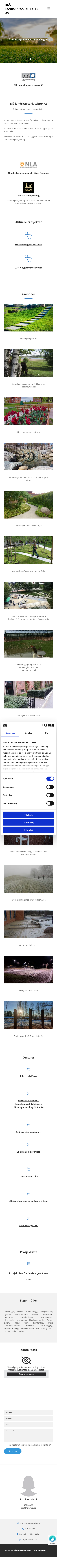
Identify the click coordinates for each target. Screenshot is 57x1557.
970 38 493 (30, 1528)
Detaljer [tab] (28, 733)
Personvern (39, 1550)
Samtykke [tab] (10, 733)
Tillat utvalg (28, 822)
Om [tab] (46, 733)
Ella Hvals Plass (28, 1075)
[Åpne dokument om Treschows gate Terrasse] (28, 235)
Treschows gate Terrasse (28, 244)
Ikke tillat (28, 830)
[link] (26, 1361)
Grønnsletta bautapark (28, 1131)
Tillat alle (28, 815)
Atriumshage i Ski (28, 1225)
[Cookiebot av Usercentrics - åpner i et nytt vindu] (42, 725)
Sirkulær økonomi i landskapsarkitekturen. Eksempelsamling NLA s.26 (28, 1104)
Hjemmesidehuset (22, 1550)
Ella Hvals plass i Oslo (28, 1151)
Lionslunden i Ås (28, 1176)
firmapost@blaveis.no (30, 1523)
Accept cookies (26, 1374)
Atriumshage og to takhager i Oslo (28, 1200)
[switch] (50, 787)
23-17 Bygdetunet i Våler (28, 267)
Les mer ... (28, 1279)
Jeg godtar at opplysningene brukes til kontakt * (30, 1445)
